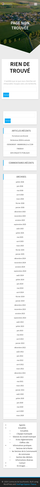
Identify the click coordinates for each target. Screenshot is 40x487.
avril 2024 (20, 292)
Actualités (22, 428)
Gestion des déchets (24, 457)
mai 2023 (20, 335)
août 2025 (20, 228)
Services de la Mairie (24, 448)
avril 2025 (20, 241)
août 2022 (20, 352)
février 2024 (20, 296)
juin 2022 (20, 356)
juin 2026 (20, 186)
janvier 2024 (20, 301)
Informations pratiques (22, 445)
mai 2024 (20, 288)
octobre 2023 (20, 313)
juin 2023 (20, 330)
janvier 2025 (20, 254)
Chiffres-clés (24, 442)
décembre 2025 (20, 212)
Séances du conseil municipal (24, 436)
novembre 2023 (20, 309)
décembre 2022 (20, 347)
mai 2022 (20, 360)
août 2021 (20, 377)
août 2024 (20, 275)
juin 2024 (20, 284)
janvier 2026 (20, 207)
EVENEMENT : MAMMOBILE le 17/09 (20, 144)
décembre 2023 (20, 305)
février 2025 (20, 250)
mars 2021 (20, 386)
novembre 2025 (20, 216)
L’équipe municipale (24, 433)
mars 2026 (20, 199)
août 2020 (20, 394)
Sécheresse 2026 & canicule (20, 140)
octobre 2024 (20, 267)
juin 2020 (20, 403)
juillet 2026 (20, 182)
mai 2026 (20, 190)
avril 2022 (20, 364)
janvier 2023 (20, 343)
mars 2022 (20, 369)
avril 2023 (20, 339)
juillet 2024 (20, 279)
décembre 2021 (20, 373)
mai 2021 (20, 381)
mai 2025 (20, 237)
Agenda (22, 425)
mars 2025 (20, 246)
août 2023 (20, 322)
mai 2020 (20, 407)
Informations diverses (24, 460)
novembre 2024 (20, 262)
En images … (22, 466)
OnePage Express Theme (26, 484)
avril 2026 (20, 195)
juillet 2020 (20, 398)
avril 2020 (20, 411)
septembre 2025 (20, 224)
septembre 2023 (20, 318)
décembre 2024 (20, 258)
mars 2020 (20, 415)
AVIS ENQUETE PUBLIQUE (20, 153)
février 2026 (20, 203)
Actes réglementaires (24, 439)
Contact (22, 463)
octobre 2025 (20, 220)
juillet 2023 (20, 326)
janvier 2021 (20, 390)
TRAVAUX (20, 149)
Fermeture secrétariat (20, 136)
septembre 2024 (20, 271)
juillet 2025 (20, 233)
